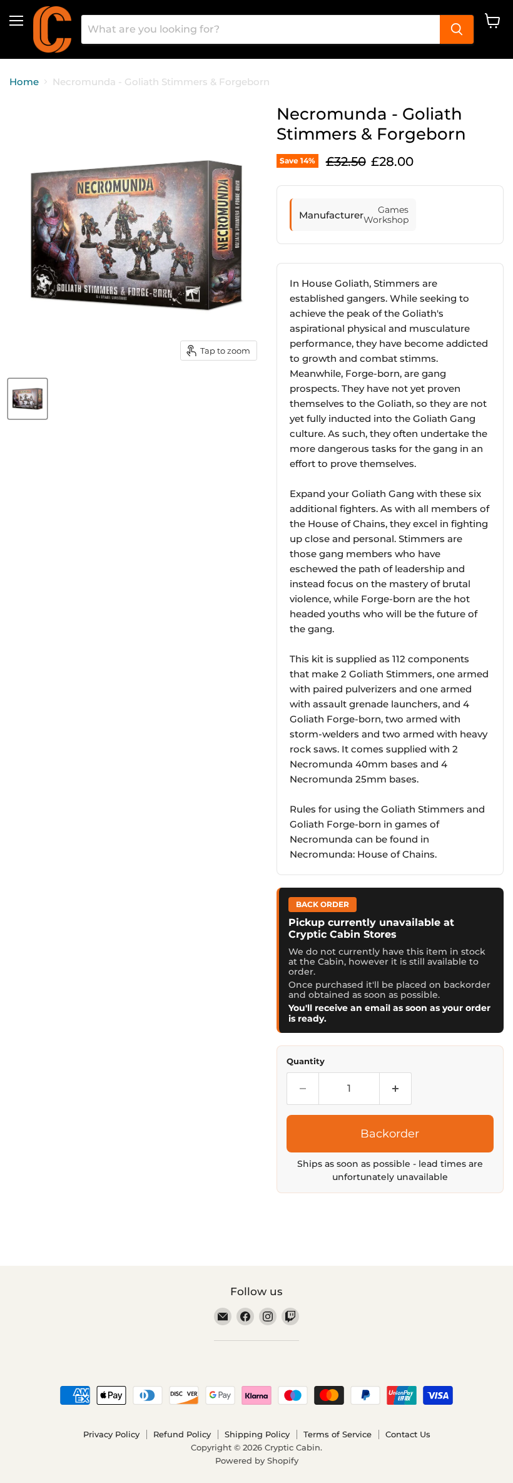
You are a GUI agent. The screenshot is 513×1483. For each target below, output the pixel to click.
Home (24, 81)
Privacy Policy (111, 1434)
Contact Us (407, 1434)
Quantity (306, 1061)
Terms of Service (337, 1434)
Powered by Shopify (256, 1460)
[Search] (457, 29)
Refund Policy (182, 1434)
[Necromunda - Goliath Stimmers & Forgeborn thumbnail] (27, 399)
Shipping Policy (257, 1434)
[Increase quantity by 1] (396, 1088)
